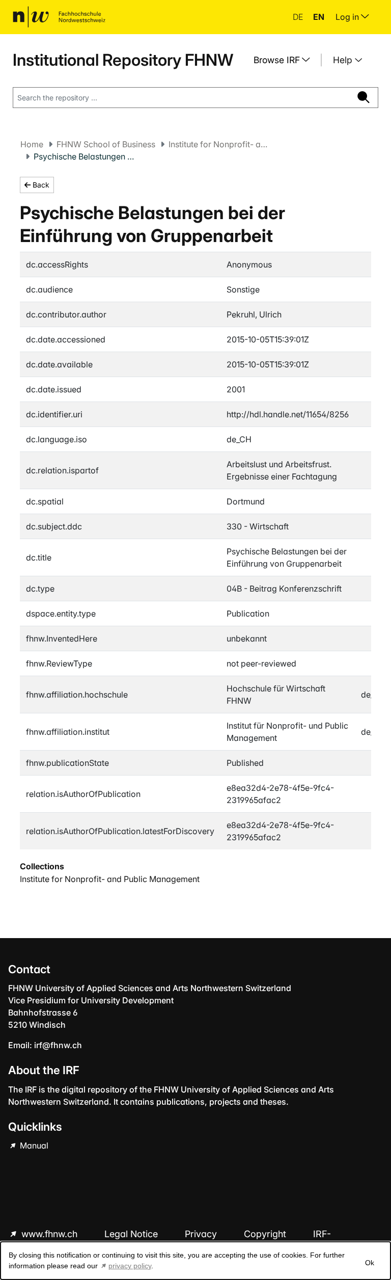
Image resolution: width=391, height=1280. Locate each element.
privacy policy (129, 1266)
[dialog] (195, 1260)
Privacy (202, 1234)
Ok (369, 1263)
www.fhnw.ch (49, 1234)
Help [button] (344, 60)
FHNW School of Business (106, 144)
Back (40, 184)
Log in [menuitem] (348, 17)
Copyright (266, 1234)
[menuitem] (286, 60)
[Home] (59, 17)
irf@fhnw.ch (58, 1045)
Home (31, 144)
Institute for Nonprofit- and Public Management (219, 144)
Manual (33, 1145)
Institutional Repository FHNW (123, 60)
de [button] (299, 17)
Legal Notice (132, 1234)
